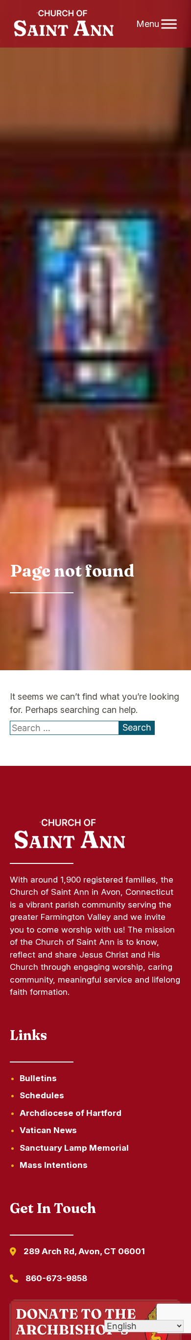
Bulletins (38, 1078)
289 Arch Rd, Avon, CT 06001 (84, 1251)
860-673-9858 (56, 1278)
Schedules (42, 1095)
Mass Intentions (54, 1165)
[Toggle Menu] (169, 23)
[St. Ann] (63, 24)
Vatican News (48, 1130)
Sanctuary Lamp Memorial (74, 1148)
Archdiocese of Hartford (70, 1113)
